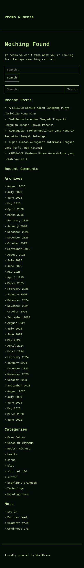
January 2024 (17, 363)
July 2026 (14, 192)
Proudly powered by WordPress (27, 555)
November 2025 (18, 237)
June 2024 (14, 334)
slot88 (12, 477)
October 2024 (17, 311)
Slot (10, 465)
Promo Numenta (19, 17)
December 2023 (18, 368)
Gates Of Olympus (20, 443)
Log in (12, 511)
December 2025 (18, 232)
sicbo (11, 460)
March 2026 (15, 215)
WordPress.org (18, 528)
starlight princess (22, 482)
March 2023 (15, 414)
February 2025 (18, 289)
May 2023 (13, 408)
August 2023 (16, 391)
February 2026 (18, 220)
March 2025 (15, 283)
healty (12, 454)
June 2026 (14, 197)
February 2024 (18, 357)
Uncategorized (18, 494)
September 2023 (18, 385)
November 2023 (18, 374)
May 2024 (13, 340)
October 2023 (17, 380)
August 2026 (16, 186)
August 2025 (16, 254)
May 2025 (13, 271)
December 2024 (18, 300)
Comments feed (18, 523)
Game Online (16, 437)
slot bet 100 (17, 471)
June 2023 (14, 402)
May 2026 (13, 203)
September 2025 (18, 249)
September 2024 (18, 317)
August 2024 (16, 323)
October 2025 (17, 243)
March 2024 (15, 351)
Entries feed (17, 517)
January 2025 (17, 294)
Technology (15, 488)
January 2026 (17, 226)
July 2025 (14, 260)
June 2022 (14, 419)
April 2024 (15, 345)
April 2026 (15, 209)
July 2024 (14, 328)
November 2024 (18, 306)
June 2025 (14, 266)
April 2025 (15, 277)
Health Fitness (18, 448)
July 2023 (14, 397)
